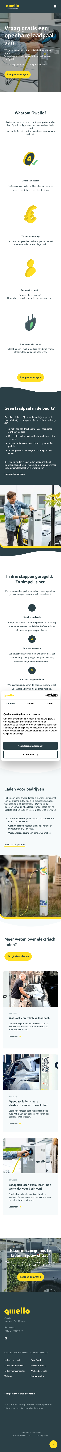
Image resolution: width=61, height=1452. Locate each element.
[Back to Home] (12, 6)
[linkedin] (6, 1338)
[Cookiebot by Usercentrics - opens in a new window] (45, 695)
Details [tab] (30, 703)
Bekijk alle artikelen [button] (18, 956)
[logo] (17, 1311)
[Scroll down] (53, 1444)
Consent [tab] (11, 703)
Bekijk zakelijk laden (14, 845)
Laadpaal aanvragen (14, 474)
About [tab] (50, 703)
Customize (28, 754)
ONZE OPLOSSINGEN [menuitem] (16, 1352)
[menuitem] (12, 1360)
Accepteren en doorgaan (30, 746)
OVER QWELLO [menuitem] (39, 1352)
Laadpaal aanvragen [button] (17, 74)
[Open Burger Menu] (55, 6)
